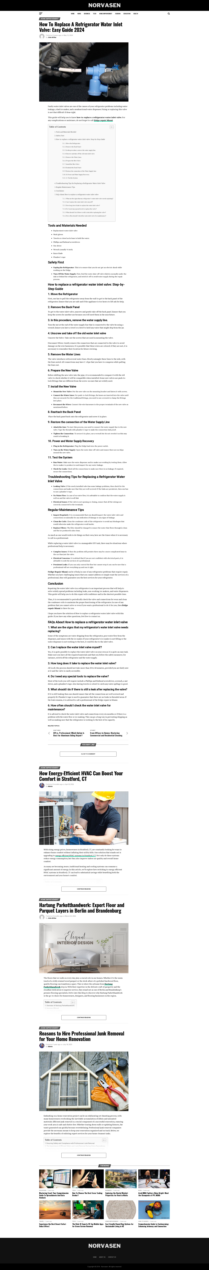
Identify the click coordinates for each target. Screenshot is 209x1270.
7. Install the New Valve (72, 164)
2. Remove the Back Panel (73, 147)
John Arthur (52, 37)
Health (135, 13)
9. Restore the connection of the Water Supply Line (81, 171)
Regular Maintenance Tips (65, 187)
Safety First (60, 136)
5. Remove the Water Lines (73, 157)
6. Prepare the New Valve (73, 161)
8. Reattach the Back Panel (73, 168)
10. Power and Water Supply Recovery (78, 175)
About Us (102, 1257)
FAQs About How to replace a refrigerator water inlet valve (77, 194)
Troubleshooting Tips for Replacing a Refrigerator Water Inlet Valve (80, 183)
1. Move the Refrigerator (73, 143)
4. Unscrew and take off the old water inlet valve (80, 154)
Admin (50, 786)
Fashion (117, 13)
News (79, 13)
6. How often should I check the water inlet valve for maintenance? (85, 216)
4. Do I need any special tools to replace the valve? (81, 209)
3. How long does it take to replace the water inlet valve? (82, 205)
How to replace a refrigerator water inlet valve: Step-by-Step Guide (80, 139)
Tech (94, 13)
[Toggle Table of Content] (110, 127)
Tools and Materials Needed (66, 132)
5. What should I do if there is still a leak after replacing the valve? (85, 212)
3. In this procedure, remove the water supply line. (80, 150)
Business (87, 13)
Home (72, 13)
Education (126, 13)
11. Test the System (72, 178)
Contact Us (112, 1257)
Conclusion (60, 191)
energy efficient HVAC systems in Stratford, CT (75, 855)
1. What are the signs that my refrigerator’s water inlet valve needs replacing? (89, 199)
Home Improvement (105, 13)
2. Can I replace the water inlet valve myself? (79, 202)
